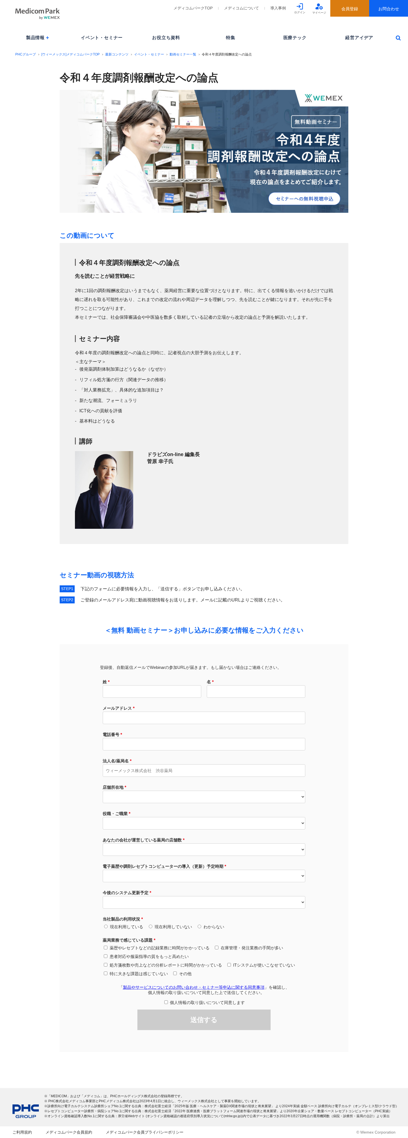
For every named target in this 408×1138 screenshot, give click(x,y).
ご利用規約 (22, 1132)
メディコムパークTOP (193, 8)
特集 (230, 37)
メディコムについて (241, 8)
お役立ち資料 (166, 37)
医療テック (295, 37)
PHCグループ (25, 54)
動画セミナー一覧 (183, 54)
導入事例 (278, 8)
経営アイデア (359, 37)
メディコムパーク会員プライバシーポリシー (144, 1132)
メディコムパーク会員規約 (69, 1132)
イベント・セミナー (102, 37)
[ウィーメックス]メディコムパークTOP (70, 54)
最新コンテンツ (117, 54)
